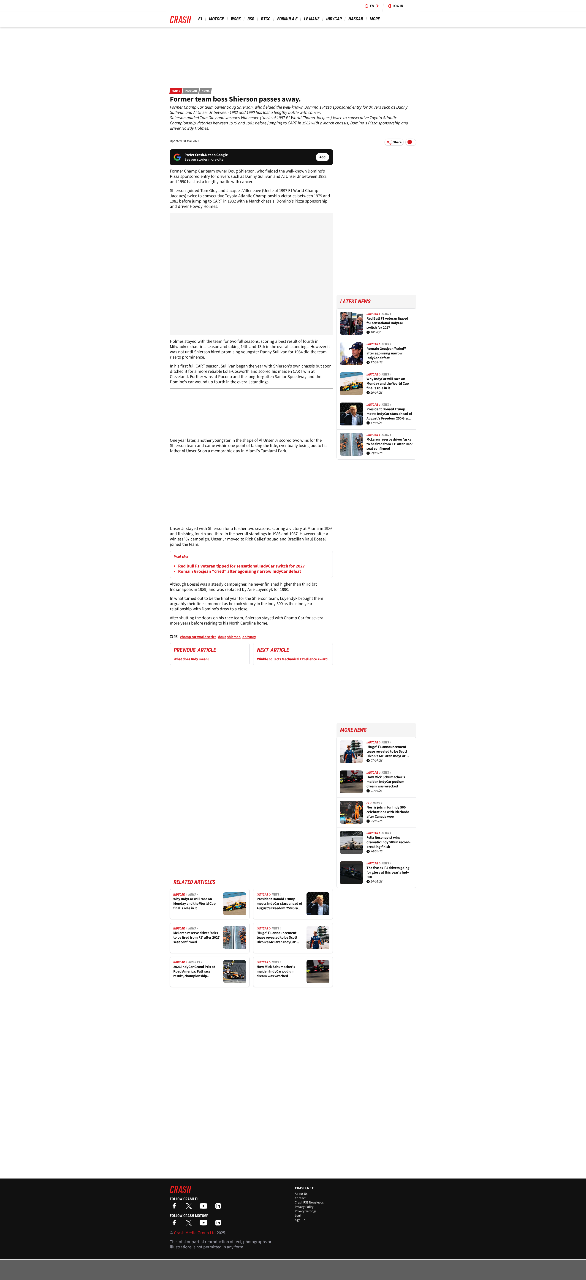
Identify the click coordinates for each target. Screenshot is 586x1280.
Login (298, 1215)
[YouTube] (204, 1207)
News (205, 91)
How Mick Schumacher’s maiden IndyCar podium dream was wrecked (276, 971)
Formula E (287, 19)
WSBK (236, 19)
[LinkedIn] (219, 1207)
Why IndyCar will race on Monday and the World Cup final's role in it (194, 903)
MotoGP (216, 19)
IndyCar (334, 19)
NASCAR (355, 19)
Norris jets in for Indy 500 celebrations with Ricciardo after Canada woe (387, 812)
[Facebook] (175, 1207)
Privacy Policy (304, 1207)
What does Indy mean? (191, 659)
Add (322, 157)
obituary (249, 636)
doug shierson (229, 636)
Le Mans (311, 19)
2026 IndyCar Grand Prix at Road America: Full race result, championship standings (194, 971)
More (374, 19)
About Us (301, 1193)
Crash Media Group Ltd (195, 1233)
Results (194, 962)
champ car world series (198, 636)
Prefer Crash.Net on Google (206, 155)
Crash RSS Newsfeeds (309, 1202)
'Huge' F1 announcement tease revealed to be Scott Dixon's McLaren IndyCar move (277, 937)
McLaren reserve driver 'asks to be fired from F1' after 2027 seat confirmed (196, 937)
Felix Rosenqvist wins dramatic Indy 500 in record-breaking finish (388, 842)
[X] (189, 1207)
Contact (300, 1198)
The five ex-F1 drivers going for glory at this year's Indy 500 (388, 872)
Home (176, 91)
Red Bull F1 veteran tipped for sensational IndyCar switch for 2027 (241, 566)
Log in (398, 5)
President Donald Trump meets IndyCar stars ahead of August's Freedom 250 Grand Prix (279, 903)
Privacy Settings (305, 1211)
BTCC (265, 19)
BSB (251, 19)
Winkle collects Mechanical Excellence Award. (293, 659)
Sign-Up (300, 1220)
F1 (200, 19)
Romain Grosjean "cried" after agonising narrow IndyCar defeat (239, 571)
